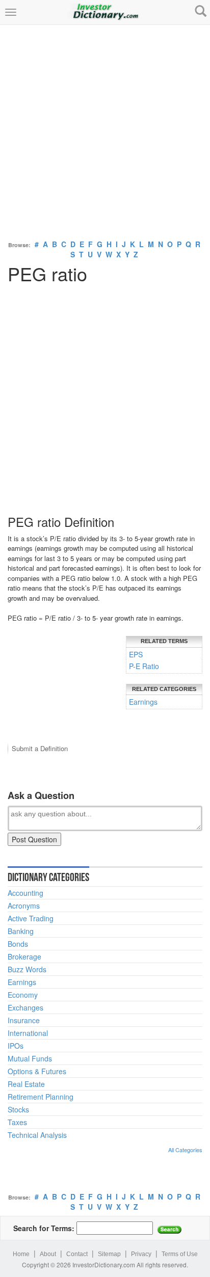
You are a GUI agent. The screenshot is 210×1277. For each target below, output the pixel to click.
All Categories (185, 1150)
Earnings (143, 702)
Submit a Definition (40, 748)
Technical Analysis (37, 1135)
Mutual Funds (30, 1058)
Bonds (18, 944)
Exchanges (25, 1007)
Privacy (141, 1254)
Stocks (18, 1109)
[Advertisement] (105, 130)
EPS (136, 654)
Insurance (24, 1020)
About (48, 1254)
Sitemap (109, 1254)
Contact (77, 1254)
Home (21, 1254)
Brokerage (24, 956)
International (28, 1033)
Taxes (17, 1122)
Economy (23, 995)
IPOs (15, 1046)
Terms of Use (180, 1254)
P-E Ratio (144, 666)
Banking (21, 931)
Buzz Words (27, 969)
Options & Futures (37, 1071)
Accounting (25, 893)
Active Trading (31, 918)
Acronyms (24, 905)
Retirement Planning (40, 1097)
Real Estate (26, 1084)
